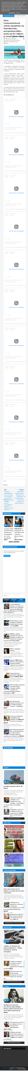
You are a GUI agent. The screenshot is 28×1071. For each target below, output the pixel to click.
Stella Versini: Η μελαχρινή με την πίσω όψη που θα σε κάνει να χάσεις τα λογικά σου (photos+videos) (9, 534)
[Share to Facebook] (8, 517)
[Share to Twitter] (10, 517)
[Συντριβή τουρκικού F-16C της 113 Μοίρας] (14, 777)
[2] (10, 541)
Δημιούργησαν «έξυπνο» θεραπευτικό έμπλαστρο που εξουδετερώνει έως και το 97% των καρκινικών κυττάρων (13, 917)
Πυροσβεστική (12, 41)
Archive (21, 599)
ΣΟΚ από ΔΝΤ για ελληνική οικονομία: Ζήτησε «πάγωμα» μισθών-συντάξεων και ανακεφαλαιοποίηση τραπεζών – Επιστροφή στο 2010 (14, 689)
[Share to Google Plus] (12, 517)
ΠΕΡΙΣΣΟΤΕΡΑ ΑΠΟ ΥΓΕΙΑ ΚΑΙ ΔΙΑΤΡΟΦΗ (14, 922)
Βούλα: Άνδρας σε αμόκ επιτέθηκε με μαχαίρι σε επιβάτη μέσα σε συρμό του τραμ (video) (16, 623)
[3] (12, 541)
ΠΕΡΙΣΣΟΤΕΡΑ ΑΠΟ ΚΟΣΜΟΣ (14, 818)
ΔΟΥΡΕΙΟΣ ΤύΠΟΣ (6, 1067)
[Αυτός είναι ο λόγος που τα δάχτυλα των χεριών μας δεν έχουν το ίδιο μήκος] (14, 880)
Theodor (15, 1068)
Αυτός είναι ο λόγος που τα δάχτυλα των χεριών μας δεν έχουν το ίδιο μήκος (14, 891)
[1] (9, 541)
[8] (18, 541)
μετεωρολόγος (7, 40)
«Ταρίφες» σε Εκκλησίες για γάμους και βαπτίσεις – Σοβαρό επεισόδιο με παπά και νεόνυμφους (13, 949)
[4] (13, 541)
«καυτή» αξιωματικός (12, 38)
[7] (17, 541)
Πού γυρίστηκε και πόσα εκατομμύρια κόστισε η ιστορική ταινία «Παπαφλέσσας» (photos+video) (13, 1025)
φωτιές (16, 41)
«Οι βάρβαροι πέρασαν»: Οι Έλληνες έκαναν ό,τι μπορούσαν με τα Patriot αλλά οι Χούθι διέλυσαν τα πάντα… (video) (13, 813)
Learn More (12, 13)
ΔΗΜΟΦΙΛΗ (6, 600)
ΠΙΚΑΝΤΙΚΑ (6, 41)
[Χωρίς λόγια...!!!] (14, 831)
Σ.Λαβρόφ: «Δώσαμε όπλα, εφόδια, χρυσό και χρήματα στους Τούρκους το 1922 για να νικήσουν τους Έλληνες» (13, 1035)
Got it (18, 13)
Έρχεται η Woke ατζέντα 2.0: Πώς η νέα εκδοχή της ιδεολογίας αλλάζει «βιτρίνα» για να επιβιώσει (17, 662)
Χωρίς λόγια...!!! (9, 835)
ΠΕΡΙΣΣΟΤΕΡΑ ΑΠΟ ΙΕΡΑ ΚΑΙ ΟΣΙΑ (14, 981)
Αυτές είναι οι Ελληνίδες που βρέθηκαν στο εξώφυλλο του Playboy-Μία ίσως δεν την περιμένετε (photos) (14, 719)
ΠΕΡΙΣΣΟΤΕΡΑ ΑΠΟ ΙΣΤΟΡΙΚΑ (14, 1042)
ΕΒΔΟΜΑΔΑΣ (14, 600)
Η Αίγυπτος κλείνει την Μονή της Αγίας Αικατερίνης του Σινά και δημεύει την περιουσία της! (13, 975)
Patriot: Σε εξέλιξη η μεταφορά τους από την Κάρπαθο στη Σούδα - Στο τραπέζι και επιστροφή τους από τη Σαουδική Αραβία (14, 637)
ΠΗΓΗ (5, 481)
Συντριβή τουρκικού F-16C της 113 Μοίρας (13, 787)
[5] (14, 541)
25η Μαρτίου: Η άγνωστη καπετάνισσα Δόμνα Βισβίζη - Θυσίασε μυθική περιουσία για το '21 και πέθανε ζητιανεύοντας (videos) (13, 1008)
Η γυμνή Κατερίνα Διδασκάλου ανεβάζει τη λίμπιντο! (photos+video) (16, 674)
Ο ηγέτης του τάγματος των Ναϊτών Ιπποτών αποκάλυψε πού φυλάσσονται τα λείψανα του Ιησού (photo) (13, 965)
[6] (15, 541)
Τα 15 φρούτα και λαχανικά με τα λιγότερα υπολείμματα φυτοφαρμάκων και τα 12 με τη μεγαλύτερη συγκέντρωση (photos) (13, 907)
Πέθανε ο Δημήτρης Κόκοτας (15, 649)
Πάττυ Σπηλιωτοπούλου (15, 40)
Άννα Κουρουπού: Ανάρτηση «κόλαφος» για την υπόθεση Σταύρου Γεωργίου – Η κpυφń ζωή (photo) (14, 704)
